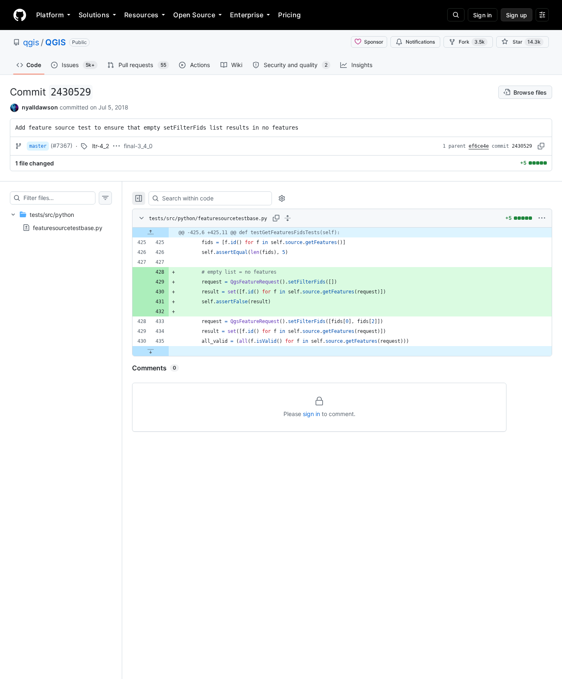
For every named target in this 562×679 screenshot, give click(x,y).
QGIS (55, 42)
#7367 (61, 145)
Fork (472, 42)
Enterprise (246, 15)
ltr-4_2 (100, 145)
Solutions (94, 15)
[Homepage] (19, 14)
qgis (31, 42)
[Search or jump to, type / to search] (455, 14)
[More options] (541, 218)
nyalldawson (40, 107)
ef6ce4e (479, 146)
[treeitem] (61, 221)
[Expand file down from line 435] (150, 351)
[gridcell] (342, 232)
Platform (50, 15)
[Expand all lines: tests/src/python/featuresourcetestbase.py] (287, 218)
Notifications (420, 42)
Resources (141, 15)
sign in (311, 413)
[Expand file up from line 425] (150, 232)
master (37, 146)
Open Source (194, 15)
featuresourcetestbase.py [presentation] (67, 227)
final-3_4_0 (138, 145)
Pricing (289, 15)
